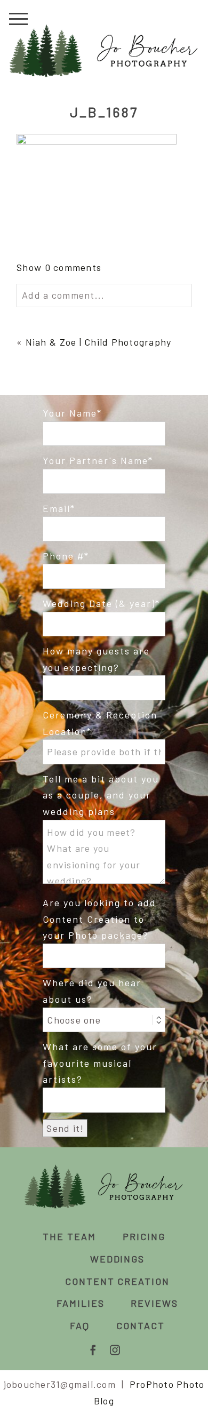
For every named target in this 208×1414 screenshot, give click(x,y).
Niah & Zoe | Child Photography (99, 342)
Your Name (70, 413)
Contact (140, 1325)
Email (56, 508)
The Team (69, 1236)
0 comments (59, 267)
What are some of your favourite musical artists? (100, 1063)
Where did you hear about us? (92, 991)
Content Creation (117, 1281)
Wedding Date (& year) (99, 603)
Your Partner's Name (95, 460)
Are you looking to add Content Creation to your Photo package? (99, 919)
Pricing (144, 1236)
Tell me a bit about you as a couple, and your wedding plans (101, 795)
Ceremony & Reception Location (100, 723)
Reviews (154, 1303)
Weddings (117, 1259)
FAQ (80, 1325)
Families (81, 1303)
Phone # (63, 556)
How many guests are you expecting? (96, 659)
